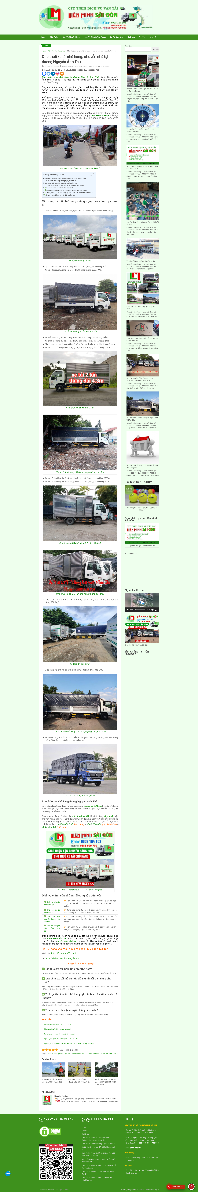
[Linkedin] (53, 74)
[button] (142, 602)
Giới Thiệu (54, 37)
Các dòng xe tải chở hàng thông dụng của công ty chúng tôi (65, 178)
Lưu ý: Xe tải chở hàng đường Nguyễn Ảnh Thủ (61, 181)
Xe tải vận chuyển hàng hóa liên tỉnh (52, 919)
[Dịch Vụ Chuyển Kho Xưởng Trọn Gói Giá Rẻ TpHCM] (142, 200)
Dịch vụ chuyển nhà (128, 1190)
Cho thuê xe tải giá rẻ (55, 1054)
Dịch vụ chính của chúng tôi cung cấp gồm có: (61, 183)
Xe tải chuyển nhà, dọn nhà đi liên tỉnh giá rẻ (60, 1034)
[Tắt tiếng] (152, 610)
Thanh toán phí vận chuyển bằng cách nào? (61, 195)
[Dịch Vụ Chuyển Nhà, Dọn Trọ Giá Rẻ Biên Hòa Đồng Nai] (142, 447)
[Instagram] (57, 74)
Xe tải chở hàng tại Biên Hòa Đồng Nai (140, 261)
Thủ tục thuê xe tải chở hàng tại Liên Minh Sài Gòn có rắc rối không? (69, 193)
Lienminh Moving (53, 66)
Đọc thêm (130, 234)
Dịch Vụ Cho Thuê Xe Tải (88, 66)
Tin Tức (142, 37)
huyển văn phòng (66, 941)
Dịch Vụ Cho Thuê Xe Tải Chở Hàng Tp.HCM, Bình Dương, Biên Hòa (69, 1043)
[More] (62, 74)
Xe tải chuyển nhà (92, 1054)
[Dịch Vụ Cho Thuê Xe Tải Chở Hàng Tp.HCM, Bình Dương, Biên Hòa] (142, 364)
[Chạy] (128, 610)
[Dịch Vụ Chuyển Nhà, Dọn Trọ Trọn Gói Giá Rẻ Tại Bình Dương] (142, 70)
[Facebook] (44, 74)
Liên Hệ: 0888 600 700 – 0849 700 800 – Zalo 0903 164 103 (66, 185)
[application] (142, 602)
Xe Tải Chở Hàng (116, 37)
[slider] (140, 609)
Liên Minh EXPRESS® (46, 1190)
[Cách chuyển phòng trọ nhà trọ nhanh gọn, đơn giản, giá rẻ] (142, 154)
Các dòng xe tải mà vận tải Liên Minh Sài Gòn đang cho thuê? (67, 190)
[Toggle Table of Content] (90, 175)
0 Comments (105, 66)
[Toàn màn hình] (156, 610)
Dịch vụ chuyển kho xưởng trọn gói (57, 1029)
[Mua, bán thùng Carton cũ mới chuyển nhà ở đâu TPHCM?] (142, 327)
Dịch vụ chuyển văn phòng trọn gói (52, 928)
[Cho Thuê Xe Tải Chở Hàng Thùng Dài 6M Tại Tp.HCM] (142, 403)
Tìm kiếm (128, 46)
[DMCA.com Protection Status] (50, 1137)
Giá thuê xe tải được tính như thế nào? (59, 188)
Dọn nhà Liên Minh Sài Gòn (74, 1054)
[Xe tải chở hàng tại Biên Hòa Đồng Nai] (142, 248)
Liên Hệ (153, 37)
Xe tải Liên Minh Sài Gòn (109, 1054)
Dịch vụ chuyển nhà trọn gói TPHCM (57, 1024)
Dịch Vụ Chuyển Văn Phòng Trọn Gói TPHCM (60, 1039)
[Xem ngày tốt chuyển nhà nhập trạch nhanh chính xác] (142, 115)
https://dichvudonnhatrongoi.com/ (62, 958)
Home (43, 37)
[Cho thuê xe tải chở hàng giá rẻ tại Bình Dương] (142, 288)
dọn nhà (108, 816)
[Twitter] (49, 74)
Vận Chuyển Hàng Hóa (56, 51)
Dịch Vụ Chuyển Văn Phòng (95, 37)
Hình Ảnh (131, 37)
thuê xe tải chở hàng (93, 805)
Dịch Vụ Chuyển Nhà (70, 37)
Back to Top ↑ (153, 1190)
